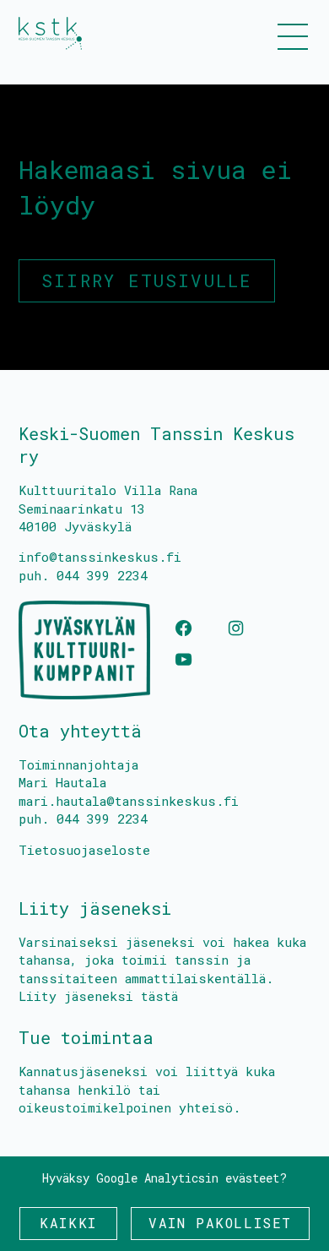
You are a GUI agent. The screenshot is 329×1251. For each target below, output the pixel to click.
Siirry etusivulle (146, 280)
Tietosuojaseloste (84, 849)
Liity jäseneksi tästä (98, 995)
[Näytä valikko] (293, 36)
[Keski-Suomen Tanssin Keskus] (50, 33)
